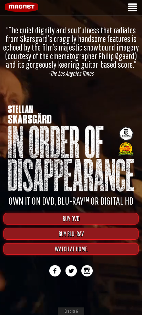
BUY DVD (71, 218)
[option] (71, 51)
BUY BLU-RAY (71, 234)
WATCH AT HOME (71, 249)
